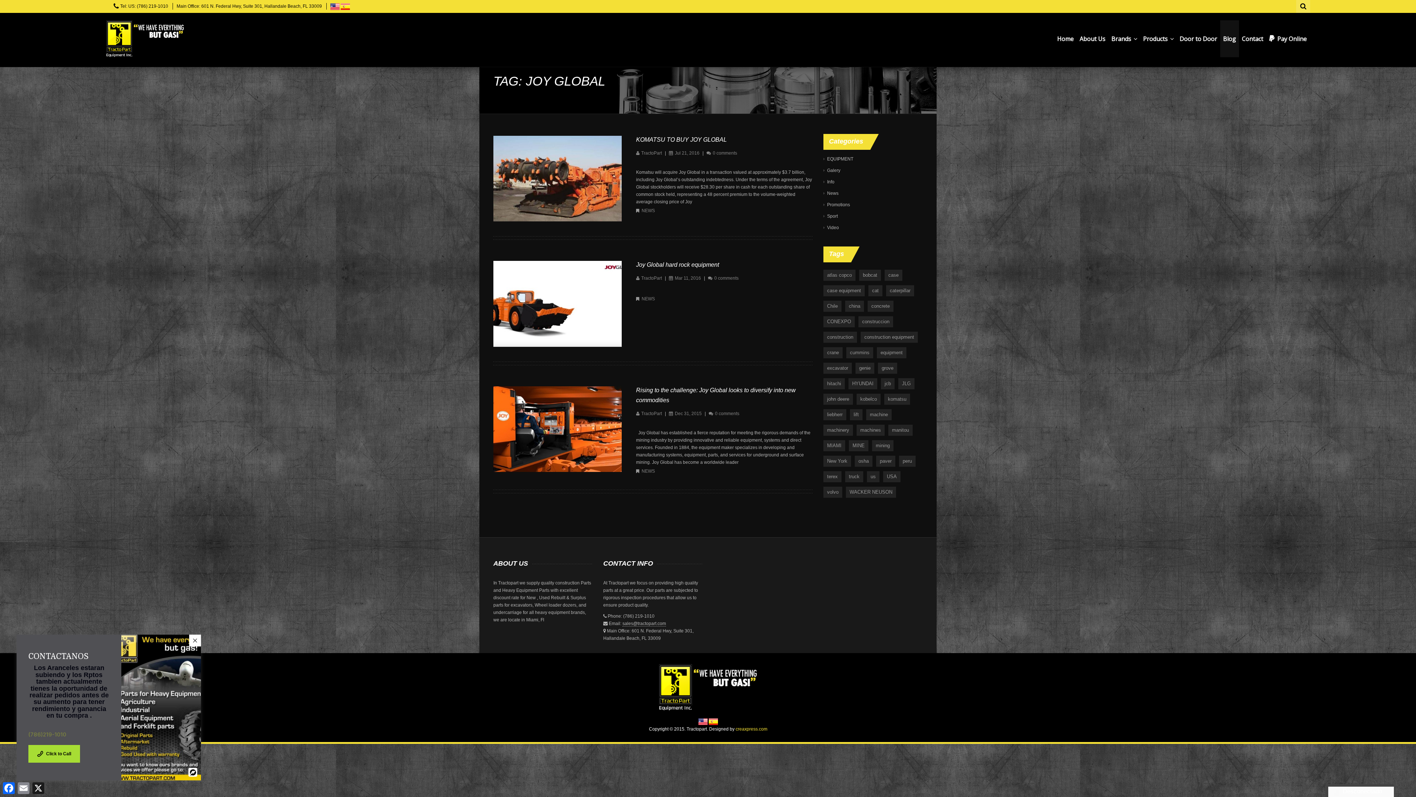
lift (856, 414)
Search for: (1303, 5)
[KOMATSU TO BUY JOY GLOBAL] (557, 178)
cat (875, 290)
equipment (892, 352)
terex (832, 476)
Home (1065, 39)
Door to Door (1198, 39)
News (648, 210)
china (854, 306)
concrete (880, 306)
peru (907, 461)
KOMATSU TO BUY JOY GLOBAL (681, 140)
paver (886, 461)
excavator (837, 368)
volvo (833, 492)
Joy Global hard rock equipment (677, 265)
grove (887, 368)
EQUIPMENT (840, 159)
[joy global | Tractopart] (145, 38)
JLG (906, 383)
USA (892, 476)
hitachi (834, 383)
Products (1156, 39)
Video (833, 227)
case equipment (844, 290)
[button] (195, 640)
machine (879, 414)
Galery (833, 170)
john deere (838, 399)
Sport (832, 216)
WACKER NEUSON (871, 492)
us (873, 476)
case (893, 275)
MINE (859, 445)
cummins (860, 352)
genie (865, 368)
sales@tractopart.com (644, 623)
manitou (900, 430)
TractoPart (651, 153)
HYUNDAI (863, 383)
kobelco (868, 399)
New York (837, 461)
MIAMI (834, 445)
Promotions (838, 204)
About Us (1093, 39)
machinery (838, 430)
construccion (875, 321)
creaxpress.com (751, 729)
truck (854, 476)
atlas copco (839, 275)
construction (840, 337)
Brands (1122, 39)
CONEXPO (839, 321)
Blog (1229, 39)
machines (870, 430)
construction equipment (889, 337)
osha (863, 461)
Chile (832, 306)
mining (883, 445)
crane (833, 352)
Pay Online (1292, 39)
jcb (888, 383)
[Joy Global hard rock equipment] (557, 303)
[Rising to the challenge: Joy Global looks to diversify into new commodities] (557, 428)
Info (830, 181)
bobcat (870, 275)
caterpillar (900, 290)
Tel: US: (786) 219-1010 (144, 6)
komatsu (897, 399)
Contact (1252, 39)
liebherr (835, 414)
